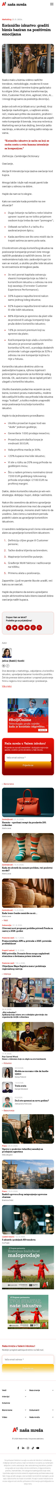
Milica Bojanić (7, 1155)
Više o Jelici (7, 686)
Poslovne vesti (8, 938)
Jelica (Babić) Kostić (13, 660)
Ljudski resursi (8, 1237)
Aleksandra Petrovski (23, 1104)
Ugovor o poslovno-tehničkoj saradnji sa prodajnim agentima (22, 1150)
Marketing (6, 19)
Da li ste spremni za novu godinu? (32, 1100)
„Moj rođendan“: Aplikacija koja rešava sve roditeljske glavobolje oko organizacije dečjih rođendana (25, 1014)
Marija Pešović (20, 1077)
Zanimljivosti (7, 819)
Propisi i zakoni (8, 950)
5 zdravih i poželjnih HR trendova (18, 1239)
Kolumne (6, 1403)
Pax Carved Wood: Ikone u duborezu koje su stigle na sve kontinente (24, 1057)
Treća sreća (20, 1086)
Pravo (4, 1146)
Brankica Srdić (7, 1200)
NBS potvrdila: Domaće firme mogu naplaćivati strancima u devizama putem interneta (25, 955)
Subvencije (6, 925)
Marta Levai (6, 828)
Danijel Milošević (21, 1089)
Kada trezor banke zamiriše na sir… (19, 913)
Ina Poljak (5, 1243)
